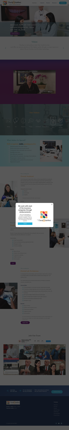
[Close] (52, 204)
